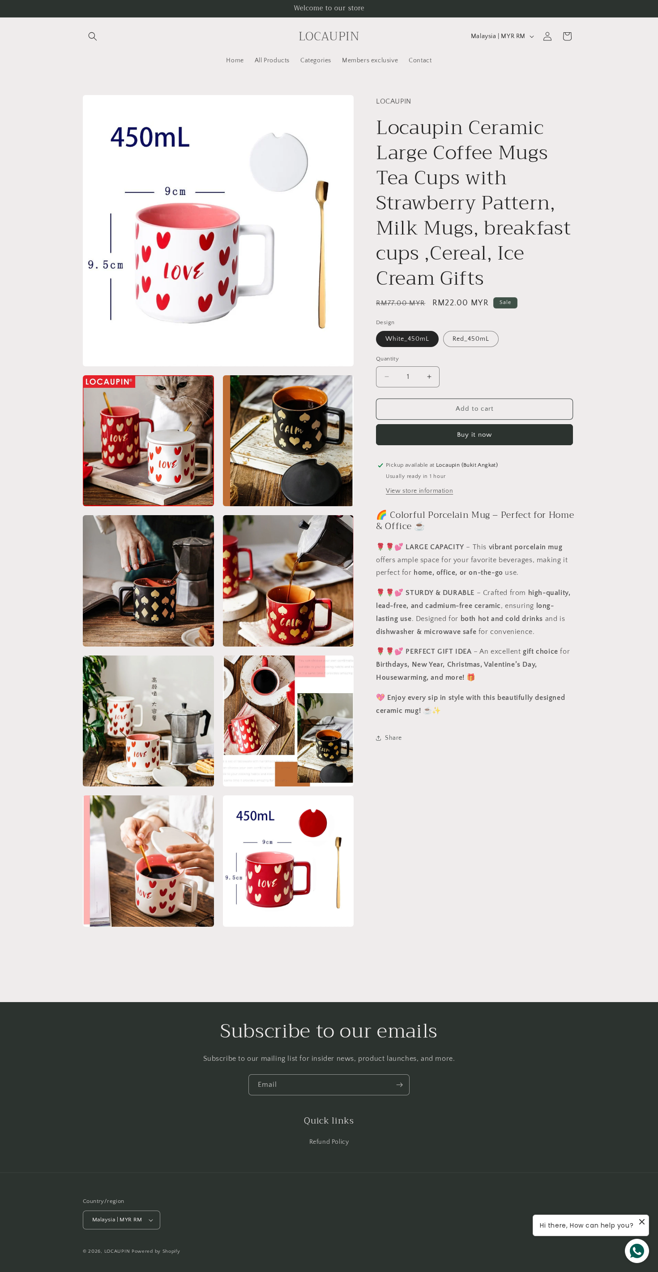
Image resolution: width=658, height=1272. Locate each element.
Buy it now (474, 434)
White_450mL (407, 339)
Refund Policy (329, 1142)
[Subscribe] (399, 1084)
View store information (419, 491)
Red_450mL (471, 339)
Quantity (387, 359)
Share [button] (393, 738)
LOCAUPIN (117, 1251)
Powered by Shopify (156, 1251)
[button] (93, 36)
